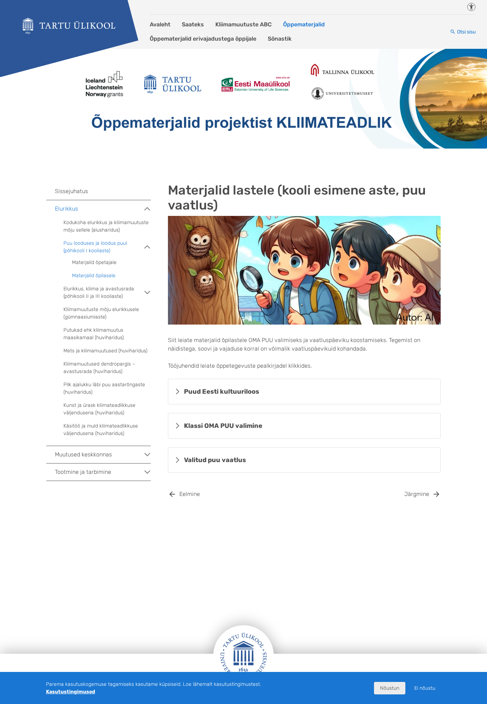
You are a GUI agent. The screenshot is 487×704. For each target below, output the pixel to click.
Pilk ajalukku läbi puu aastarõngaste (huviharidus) (104, 388)
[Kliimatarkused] (69, 26)
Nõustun (389, 688)
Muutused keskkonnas (83, 454)
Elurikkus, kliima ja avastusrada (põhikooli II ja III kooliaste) (98, 292)
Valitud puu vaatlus (215, 460)
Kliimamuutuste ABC (243, 24)
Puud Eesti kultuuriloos (221, 391)
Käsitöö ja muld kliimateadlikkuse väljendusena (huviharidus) (100, 429)
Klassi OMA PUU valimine (223, 426)
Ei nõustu (424, 688)
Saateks (193, 24)
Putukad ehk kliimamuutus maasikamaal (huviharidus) (93, 334)
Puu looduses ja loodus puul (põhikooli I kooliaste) (95, 247)
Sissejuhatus (71, 191)
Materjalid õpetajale (94, 262)
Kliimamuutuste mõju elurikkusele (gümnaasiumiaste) (101, 313)
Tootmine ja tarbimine (83, 472)
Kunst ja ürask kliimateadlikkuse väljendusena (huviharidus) (99, 409)
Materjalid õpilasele (94, 276)
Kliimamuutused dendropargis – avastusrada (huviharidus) (99, 367)
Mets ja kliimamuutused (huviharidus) (105, 351)
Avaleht (160, 24)
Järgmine (416, 494)
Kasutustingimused (70, 692)
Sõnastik (280, 38)
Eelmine (189, 494)
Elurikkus (66, 208)
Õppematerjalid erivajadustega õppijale (203, 38)
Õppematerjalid (304, 24)
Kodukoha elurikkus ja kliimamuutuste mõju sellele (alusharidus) (106, 226)
